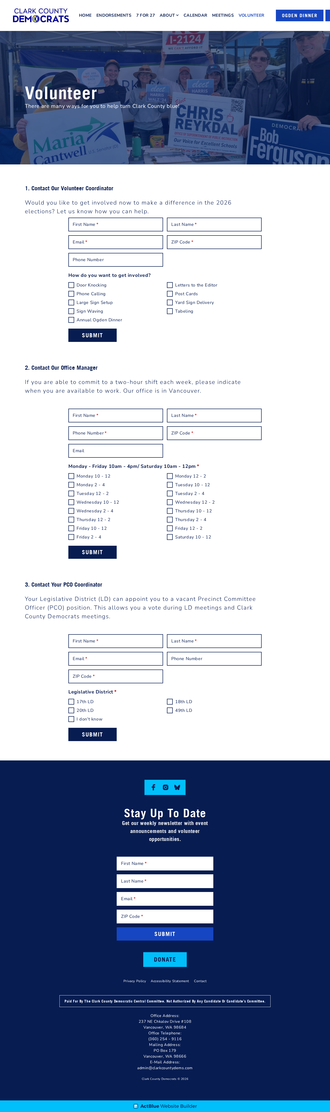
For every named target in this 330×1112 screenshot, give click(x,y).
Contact (200, 981)
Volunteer (251, 15)
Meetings (223, 15)
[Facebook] (153, 787)
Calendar (195, 15)
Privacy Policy (134, 981)
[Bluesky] (177, 787)
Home (85, 15)
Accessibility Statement (170, 981)
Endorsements (113, 15)
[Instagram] (165, 787)
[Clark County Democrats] (41, 15)
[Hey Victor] (165, 1106)
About (167, 15)
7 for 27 (145, 15)
